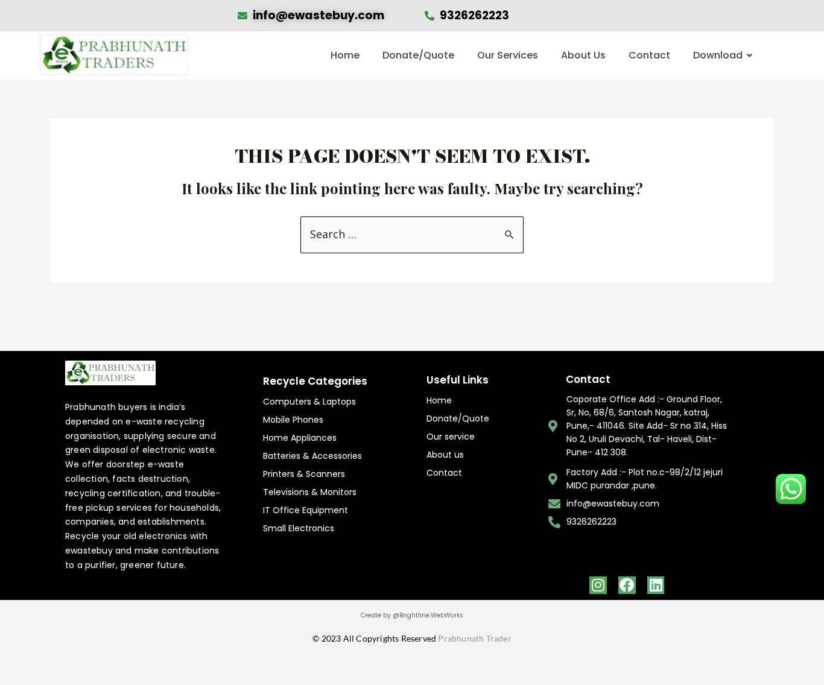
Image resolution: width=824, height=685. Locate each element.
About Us (583, 55)
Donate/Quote (418, 55)
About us (445, 455)
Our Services (507, 55)
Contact (649, 55)
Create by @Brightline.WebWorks (412, 615)
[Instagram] (598, 585)
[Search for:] (412, 234)
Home (345, 55)
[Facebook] (627, 585)
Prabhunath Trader (474, 638)
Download (718, 55)
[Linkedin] (656, 585)
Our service (450, 437)
